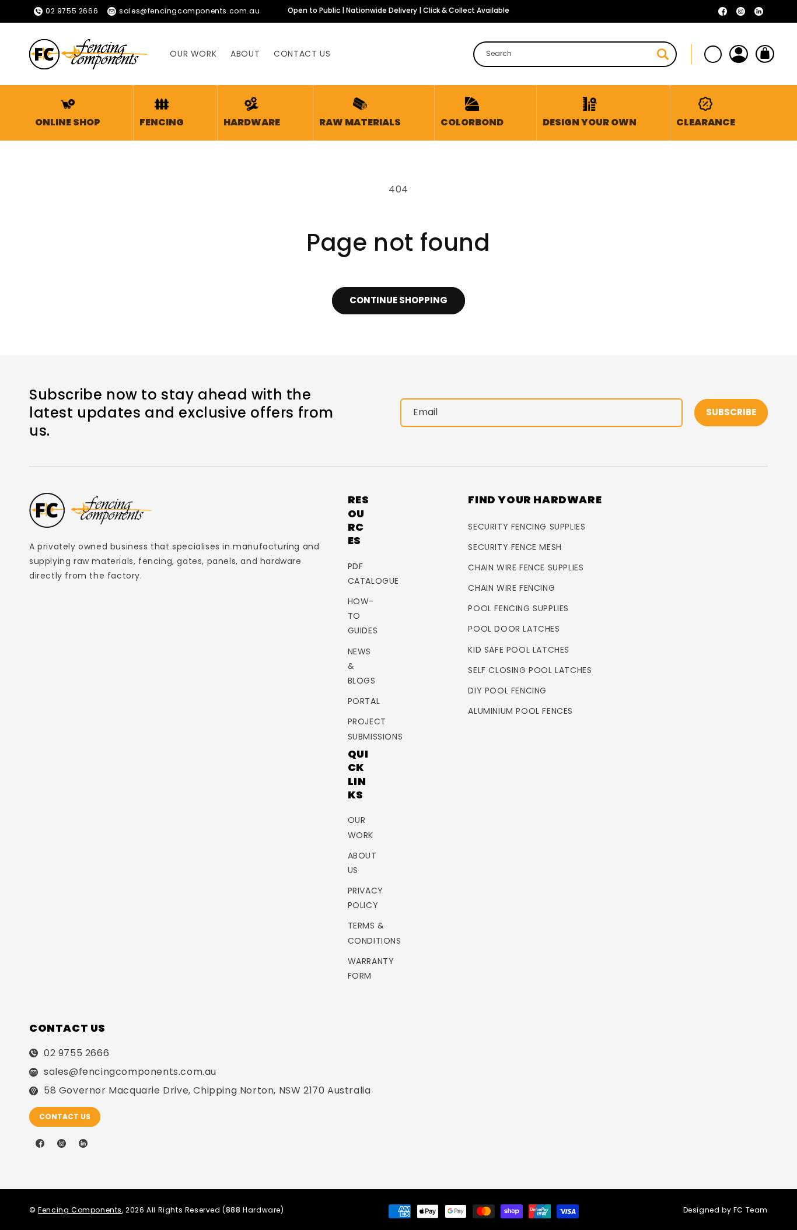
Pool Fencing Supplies (518, 608)
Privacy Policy (365, 898)
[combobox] (575, 54)
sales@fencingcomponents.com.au (130, 1072)
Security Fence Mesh (514, 547)
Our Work (360, 827)
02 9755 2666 (76, 1053)
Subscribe (731, 412)
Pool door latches (514, 629)
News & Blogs (362, 666)
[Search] (663, 54)
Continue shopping (398, 300)
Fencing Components (80, 1210)
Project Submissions (375, 729)
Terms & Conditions (374, 933)
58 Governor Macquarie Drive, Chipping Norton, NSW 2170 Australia (207, 1090)
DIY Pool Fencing (507, 690)
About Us (362, 863)
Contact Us (64, 1117)
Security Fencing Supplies (526, 526)
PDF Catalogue (373, 573)
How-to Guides (363, 615)
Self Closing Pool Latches (530, 670)
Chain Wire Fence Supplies (525, 567)
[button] (162, 113)
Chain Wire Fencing (511, 588)
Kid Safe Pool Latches (518, 650)
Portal (364, 701)
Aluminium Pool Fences (520, 711)
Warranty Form (371, 968)
